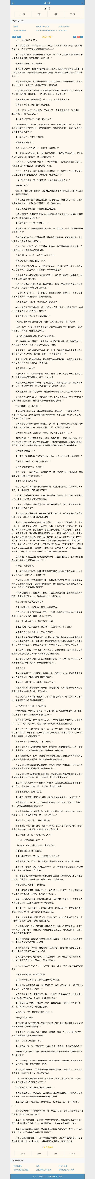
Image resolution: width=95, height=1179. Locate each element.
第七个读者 (63, 1166)
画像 (37, 1166)
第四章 (47, 2)
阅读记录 (42, 1176)
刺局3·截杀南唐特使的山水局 (46, 30)
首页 (34, 1176)
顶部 (60, 1176)
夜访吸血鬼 (17, 1166)
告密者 (15, 26)
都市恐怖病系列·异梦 (66, 1170)
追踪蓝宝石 (63, 30)
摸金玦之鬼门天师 (42, 26)
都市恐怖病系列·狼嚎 (20, 1170)
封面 (55, 14)
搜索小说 (51, 1176)
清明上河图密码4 (19, 30)
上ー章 (22, 14)
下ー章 (72, 14)
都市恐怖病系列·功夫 (43, 1170)
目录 (39, 14)
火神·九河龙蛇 (64, 26)
